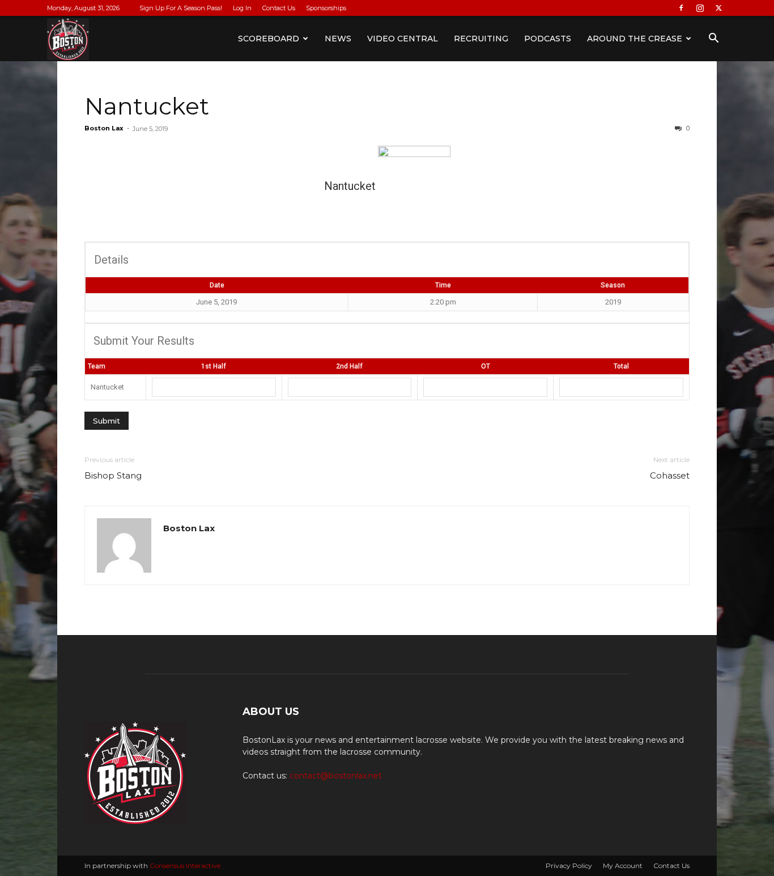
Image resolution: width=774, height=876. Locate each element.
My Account (623, 865)
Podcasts (547, 38)
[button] (713, 39)
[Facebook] (681, 8)
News (338, 38)
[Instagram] (699, 8)
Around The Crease (634, 38)
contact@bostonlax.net (336, 776)
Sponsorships (326, 8)
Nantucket (146, 106)
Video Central (402, 38)
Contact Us (278, 8)
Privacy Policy (569, 865)
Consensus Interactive (185, 865)
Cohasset (670, 475)
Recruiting (481, 38)
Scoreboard (268, 38)
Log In (242, 8)
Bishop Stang (113, 475)
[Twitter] (718, 8)
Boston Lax (104, 128)
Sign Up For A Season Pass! (180, 8)
